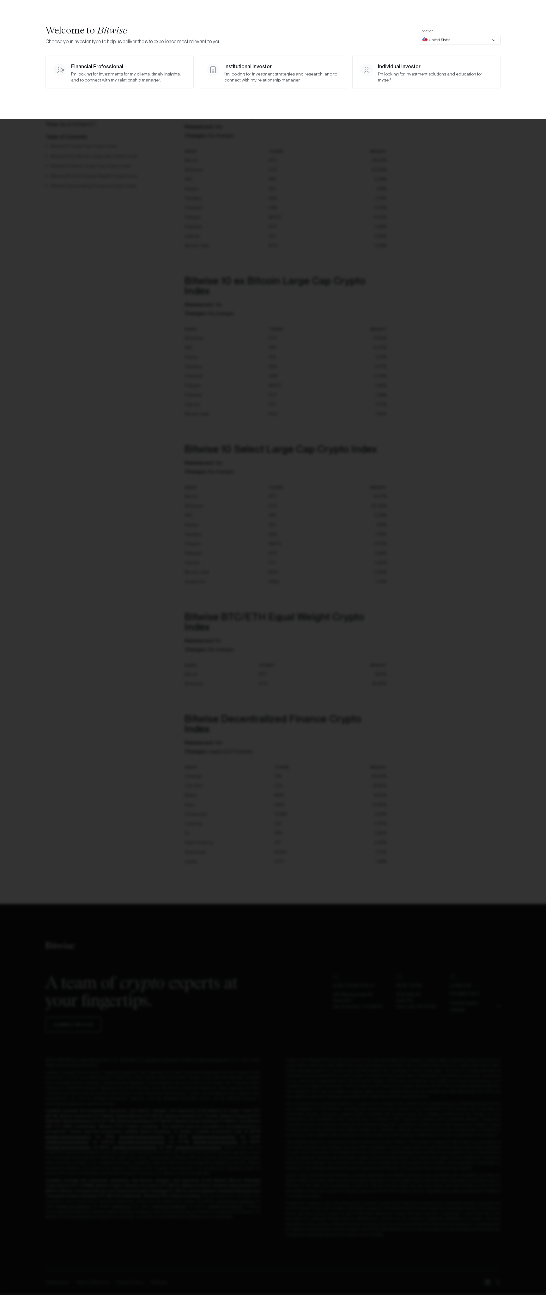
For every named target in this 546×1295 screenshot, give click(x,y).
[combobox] (460, 40)
